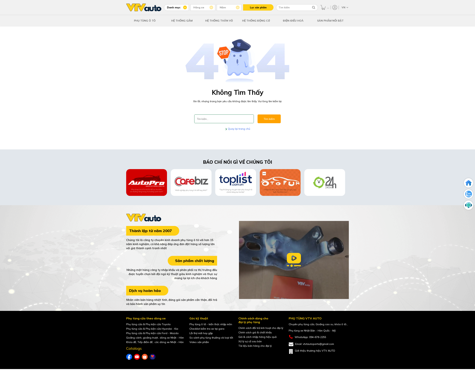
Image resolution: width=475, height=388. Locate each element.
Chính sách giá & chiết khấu (255, 332)
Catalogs (134, 348)
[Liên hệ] (468, 205)
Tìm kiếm (269, 119)
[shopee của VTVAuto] (145, 357)
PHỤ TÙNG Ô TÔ (145, 20)
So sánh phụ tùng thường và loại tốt (211, 337)
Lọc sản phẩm (258, 7)
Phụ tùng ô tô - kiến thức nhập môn (210, 324)
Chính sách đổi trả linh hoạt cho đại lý (260, 328)
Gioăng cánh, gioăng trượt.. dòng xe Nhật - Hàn (155, 337)
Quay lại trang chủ (238, 128)
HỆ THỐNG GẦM (182, 20)
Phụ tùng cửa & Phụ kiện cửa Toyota (148, 324)
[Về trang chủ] (468, 182)
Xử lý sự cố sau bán (250, 341)
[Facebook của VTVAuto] (129, 357)
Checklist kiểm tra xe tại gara (206, 328)
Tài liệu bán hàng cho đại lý (255, 345)
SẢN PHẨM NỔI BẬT (330, 20)
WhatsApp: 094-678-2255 (310, 337)
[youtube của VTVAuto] (137, 357)
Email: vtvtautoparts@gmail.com (314, 344)
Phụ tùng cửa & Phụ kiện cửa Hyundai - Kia (152, 328)
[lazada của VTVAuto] (152, 357)
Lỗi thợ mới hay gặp (201, 333)
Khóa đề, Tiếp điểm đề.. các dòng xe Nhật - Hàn (155, 342)
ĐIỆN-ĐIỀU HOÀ (293, 20)
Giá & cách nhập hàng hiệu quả (257, 337)
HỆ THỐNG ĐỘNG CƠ (256, 20)
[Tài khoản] (334, 7)
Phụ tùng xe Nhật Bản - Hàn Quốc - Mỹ (312, 330)
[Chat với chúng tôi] (468, 194)
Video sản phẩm (199, 342)
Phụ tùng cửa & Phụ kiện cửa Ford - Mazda (152, 333)
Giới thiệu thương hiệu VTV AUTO (315, 350)
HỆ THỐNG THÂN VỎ (219, 20)
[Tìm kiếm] (313, 7)
